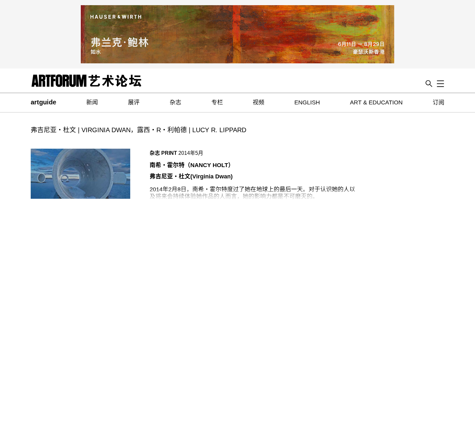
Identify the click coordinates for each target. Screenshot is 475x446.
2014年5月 (190, 153)
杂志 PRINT (163, 153)
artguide (43, 102)
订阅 (438, 102)
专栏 (217, 102)
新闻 (92, 102)
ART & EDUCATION (376, 102)
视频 (258, 102)
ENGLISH (307, 102)
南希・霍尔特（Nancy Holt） (192, 165)
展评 (134, 102)
